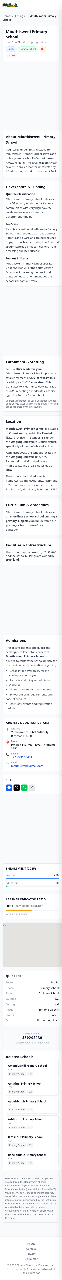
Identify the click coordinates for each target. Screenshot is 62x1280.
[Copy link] (32, 788)
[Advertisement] (31, 96)
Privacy (31, 1253)
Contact (31, 1248)
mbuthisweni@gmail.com (27, 766)
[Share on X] (17, 788)
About (31, 1243)
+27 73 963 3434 (21, 757)
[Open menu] (56, 5)
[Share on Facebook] (9, 788)
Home (6, 16)
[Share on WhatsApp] (24, 788)
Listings (20, 16)
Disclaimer (31, 1259)
